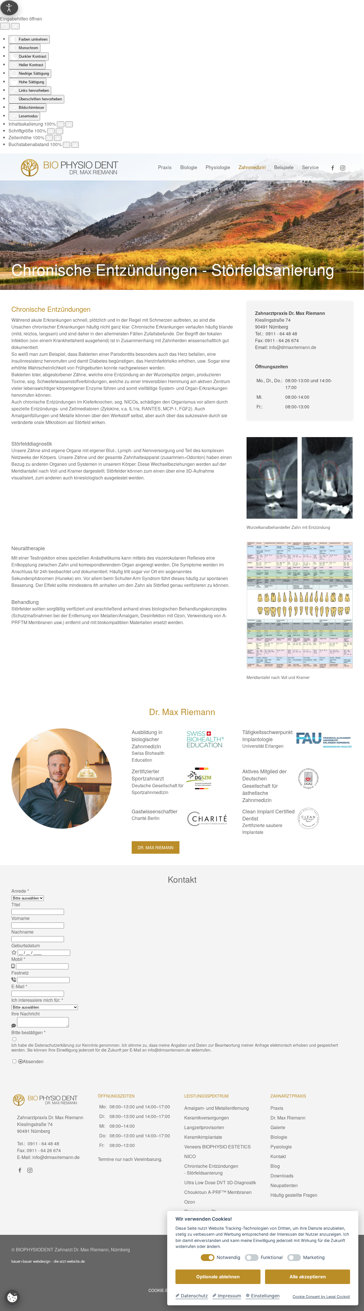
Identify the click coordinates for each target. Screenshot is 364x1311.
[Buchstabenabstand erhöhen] (75, 145)
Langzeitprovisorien (204, 1127)
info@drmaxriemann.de (292, 347)
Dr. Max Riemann (155, 847)
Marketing (314, 1257)
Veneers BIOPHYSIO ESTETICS (217, 1146)
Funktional (272, 1257)
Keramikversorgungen (206, 1117)
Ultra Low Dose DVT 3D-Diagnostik (220, 1182)
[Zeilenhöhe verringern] (49, 138)
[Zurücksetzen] (5, 26)
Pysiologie (281, 1146)
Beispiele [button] (283, 167)
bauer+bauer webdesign (30, 1261)
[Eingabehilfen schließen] (15, 26)
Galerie (277, 1127)
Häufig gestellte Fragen (293, 1195)
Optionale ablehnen (218, 1276)
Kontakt (278, 1156)
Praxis (276, 1108)
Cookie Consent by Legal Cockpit (321, 1297)
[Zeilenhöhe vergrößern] (57, 138)
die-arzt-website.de (69, 1261)
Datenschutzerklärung (54, 1045)
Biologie (188, 167)
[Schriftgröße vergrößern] (59, 131)
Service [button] (310, 167)
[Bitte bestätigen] (14, 1039)
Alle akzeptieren (307, 1276)
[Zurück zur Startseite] (69, 166)
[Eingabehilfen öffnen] (9, 7)
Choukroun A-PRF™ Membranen (218, 1192)
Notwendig (228, 1257)
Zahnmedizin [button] (252, 167)
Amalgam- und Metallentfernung (216, 1108)
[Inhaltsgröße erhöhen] (69, 124)
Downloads (281, 1175)
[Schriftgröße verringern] (51, 131)
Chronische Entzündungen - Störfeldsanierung (211, 1169)
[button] (272, 478)
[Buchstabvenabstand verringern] (66, 145)
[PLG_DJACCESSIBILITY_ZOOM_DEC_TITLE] (60, 124)
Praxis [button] (165, 167)
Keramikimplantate (203, 1137)
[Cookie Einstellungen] (12, 1297)
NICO (190, 1156)
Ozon (189, 1201)
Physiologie (218, 167)
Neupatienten (284, 1185)
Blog (275, 1166)
